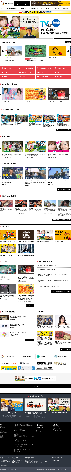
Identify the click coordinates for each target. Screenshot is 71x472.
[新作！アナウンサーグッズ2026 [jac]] (35, 12)
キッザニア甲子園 (38, 431)
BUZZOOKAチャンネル (18, 429)
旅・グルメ (1, 433)
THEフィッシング (17, 453)
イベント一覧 (31, 305)
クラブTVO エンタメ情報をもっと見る (62, 219)
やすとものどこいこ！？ (17, 450)
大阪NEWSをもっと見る (65, 189)
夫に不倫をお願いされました (19, 428)
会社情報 (4, 457)
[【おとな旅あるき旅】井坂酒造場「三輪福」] (4, 319)
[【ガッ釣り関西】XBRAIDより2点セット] (4, 328)
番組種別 (14, 461)
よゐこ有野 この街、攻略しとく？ (19, 433)
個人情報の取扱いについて (29, 457)
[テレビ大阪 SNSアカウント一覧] (9, 364)
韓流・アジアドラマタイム (57, 428)
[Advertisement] (35, 390)
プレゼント (52, 8)
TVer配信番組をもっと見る (64, 130)
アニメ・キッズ (2, 431)
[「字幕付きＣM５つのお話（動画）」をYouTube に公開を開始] (26, 370)
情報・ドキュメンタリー (3, 432)
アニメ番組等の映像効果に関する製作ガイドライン (33, 462)
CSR (0, 462)
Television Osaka (60, 469)
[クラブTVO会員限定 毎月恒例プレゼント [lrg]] (50, 5)
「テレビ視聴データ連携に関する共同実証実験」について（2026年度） (36, 461)
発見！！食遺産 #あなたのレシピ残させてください (22, 449)
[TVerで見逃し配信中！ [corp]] (35, 380)
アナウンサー (60, 8)
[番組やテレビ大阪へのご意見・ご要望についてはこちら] (26, 364)
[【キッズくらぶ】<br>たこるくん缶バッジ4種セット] (4, 336)
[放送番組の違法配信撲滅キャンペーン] (9, 370)
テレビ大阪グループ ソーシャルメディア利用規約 (60, 458)
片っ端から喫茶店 (17, 441)
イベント (56, 8)
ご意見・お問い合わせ (55, 460)
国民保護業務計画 (15, 462)
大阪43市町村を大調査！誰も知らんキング (21, 431)
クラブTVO (68, 8)
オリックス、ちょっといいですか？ (19, 430)
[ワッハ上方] (62, 364)
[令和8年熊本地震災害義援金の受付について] (44, 369)
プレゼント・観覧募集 (39, 425)
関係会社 (1, 458)
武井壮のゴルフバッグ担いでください (20, 435)
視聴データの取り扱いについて (30, 460)
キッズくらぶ (55, 431)
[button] (3, 51)
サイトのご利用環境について (4, 469)
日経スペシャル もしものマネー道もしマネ (21, 440)
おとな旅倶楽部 (56, 425)
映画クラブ (55, 429)
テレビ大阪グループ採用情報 (5, 461)
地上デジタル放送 (15, 457)
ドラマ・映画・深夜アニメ (4, 428)
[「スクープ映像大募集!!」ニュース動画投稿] (44, 364)
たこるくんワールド (39, 430)
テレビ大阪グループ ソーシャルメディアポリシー (59, 457)
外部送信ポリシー (28, 458)
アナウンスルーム (66, 349)
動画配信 (64, 8)
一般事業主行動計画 (3, 465)
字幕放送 (14, 458)
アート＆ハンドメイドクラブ (57, 430)
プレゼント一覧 (30, 340)
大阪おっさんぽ (16, 434)
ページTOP (36, 386)
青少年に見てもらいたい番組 (17, 460)
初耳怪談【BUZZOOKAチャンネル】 (20, 443)
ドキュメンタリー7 (17, 439)
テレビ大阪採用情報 (3, 460)
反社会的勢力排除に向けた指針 (30, 463)
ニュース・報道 (2, 427)
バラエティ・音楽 (2, 430)
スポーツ (1, 435)
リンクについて (13, 469)
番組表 (68, 42)
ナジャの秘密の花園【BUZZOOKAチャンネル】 (21, 424)
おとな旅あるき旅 (17, 451)
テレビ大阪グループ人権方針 (5, 463)
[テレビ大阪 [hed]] (7, 3)
